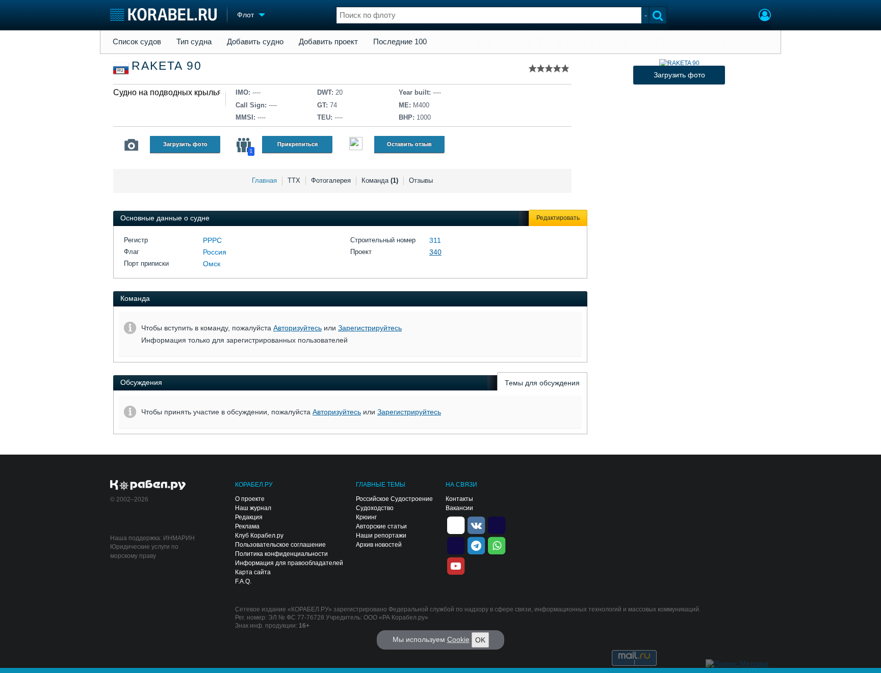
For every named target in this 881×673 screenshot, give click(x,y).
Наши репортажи (381, 535)
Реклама (247, 526)
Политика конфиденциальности (281, 553)
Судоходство (375, 508)
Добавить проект (328, 42)
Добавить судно (255, 42)
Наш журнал (253, 508)
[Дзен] (456, 524)
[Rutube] (496, 524)
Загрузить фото (185, 144)
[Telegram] (476, 545)
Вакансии (459, 508)
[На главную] (163, 14)
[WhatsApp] (496, 545)
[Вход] (765, 16)
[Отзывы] (356, 145)
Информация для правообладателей (289, 563)
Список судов (137, 42)
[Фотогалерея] (131, 145)
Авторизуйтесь (297, 328)
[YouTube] (456, 565)
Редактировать (558, 217)
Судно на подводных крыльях (169, 92)
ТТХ (294, 180)
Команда (379, 180)
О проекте (250, 498)
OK (480, 640)
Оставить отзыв (409, 144)
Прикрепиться (297, 144)
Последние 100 (400, 42)
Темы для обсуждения (542, 383)
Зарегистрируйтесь (370, 328)
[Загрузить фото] (679, 63)
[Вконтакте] (476, 524)
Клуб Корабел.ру (259, 535)
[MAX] (456, 545)
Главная (264, 180)
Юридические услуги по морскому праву (144, 551)
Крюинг (366, 517)
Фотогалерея (331, 180)
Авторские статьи (381, 526)
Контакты (459, 498)
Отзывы (421, 180)
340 (435, 252)
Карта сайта (253, 572)
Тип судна (194, 42)
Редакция (249, 517)
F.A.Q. (243, 581)
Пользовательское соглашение (280, 544)
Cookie (458, 639)
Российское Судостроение (394, 498)
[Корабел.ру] (148, 485)
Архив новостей (379, 544)
